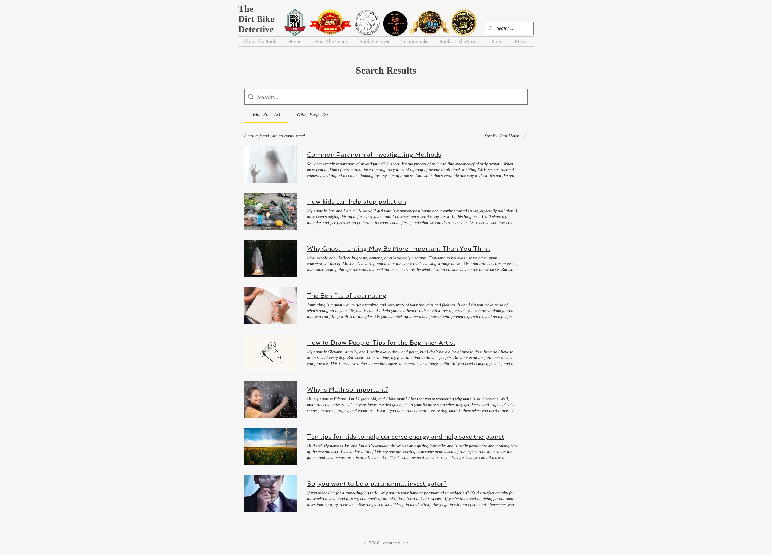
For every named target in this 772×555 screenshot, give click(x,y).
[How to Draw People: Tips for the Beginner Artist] (270, 352)
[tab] (266, 115)
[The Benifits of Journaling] (270, 305)
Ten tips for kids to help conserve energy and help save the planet (405, 436)
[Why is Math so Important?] (270, 399)
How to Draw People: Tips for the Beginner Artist (381, 342)
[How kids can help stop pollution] (270, 211)
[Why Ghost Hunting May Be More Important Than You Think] (270, 258)
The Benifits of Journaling (347, 295)
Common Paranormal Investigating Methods (374, 154)
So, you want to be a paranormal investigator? (377, 483)
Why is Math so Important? (347, 389)
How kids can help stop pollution (356, 201)
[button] (499, 41)
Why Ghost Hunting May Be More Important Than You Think (398, 248)
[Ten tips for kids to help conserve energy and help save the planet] (270, 446)
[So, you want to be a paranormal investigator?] (270, 493)
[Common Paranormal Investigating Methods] (270, 164)
